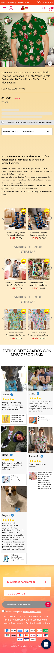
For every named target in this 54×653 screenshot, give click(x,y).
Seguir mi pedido (46, 2)
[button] (2, 224)
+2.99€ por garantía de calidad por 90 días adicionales (28, 122)
